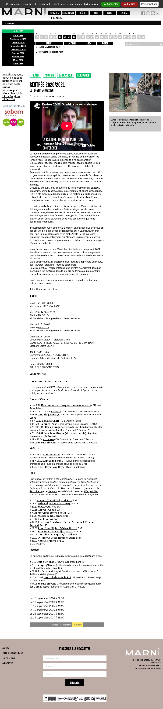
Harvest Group (47, 509)
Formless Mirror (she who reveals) (65, 433)
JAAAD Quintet (47, 506)
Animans (48, 439)
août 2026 (18, 35)
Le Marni (24, 15)
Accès (6, 647)
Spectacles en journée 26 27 (51, 52)
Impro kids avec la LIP (57, 577)
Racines (45, 423)
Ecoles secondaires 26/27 (49, 47)
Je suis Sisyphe (47, 442)
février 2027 (18, 56)
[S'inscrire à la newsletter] (158, 14)
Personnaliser (149, 4)
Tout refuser (129, 4)
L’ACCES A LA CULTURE (55, 355)
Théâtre (82, 13)
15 (69, 37)
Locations (72, 43)
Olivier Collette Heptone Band (56, 537)
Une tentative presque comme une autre (66, 405)
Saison (88, 43)
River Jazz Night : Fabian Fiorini (57, 528)
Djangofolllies (91, 491)
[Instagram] (148, 14)
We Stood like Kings (50, 515)
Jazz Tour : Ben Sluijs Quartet (55, 531)
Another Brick (51, 454)
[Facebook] (143, 14)
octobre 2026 (18, 42)
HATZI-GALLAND (51, 306)
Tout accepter (110, 4)
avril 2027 (18, 63)
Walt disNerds (45, 561)
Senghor (52, 491)
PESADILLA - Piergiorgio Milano (53, 339)
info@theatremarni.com (148, 668)
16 (74, 37)
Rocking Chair (50, 420)
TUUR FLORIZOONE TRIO (44, 367)
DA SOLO (43, 315)
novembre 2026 (18, 46)
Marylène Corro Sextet (52, 512)
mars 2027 (18, 60)
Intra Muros (56, 17)
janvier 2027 (18, 53)
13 (60, 37)
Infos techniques (12, 652)
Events (124, 13)
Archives (7, 662)
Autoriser (77, 625)
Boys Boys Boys (54, 466)
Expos (109, 13)
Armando (49, 460)
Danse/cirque (68, 13)
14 (65, 37)
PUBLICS (49, 43)
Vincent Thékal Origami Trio (54, 500)
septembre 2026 (18, 39)
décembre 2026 (18, 49)
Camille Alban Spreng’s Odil (55, 534)
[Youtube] (153, 14)
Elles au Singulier (54, 426)
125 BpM (56, 411)
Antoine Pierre (47, 540)
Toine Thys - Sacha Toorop (54, 503)
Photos (105, 43)
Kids (96, 13)
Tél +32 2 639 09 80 (148, 665)
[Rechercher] (161, 44)
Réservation (83, 75)
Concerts (54, 13)
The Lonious (45, 519)
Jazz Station (36, 491)
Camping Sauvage (49, 414)
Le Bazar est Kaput (49, 571)
